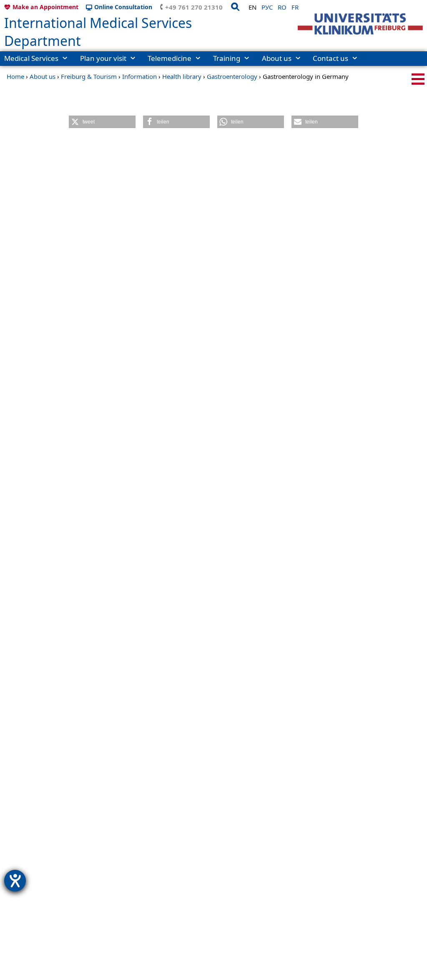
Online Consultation (123, 7)
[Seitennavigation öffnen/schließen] (418, 79)
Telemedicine (169, 58)
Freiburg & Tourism (89, 76)
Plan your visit (103, 58)
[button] (102, 122)
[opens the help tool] (15, 880)
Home (15, 76)
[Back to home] (360, 24)
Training (226, 58)
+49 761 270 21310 (194, 7)
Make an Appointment (45, 7)
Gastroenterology (232, 76)
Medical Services (31, 58)
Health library (181, 76)
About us (276, 58)
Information (139, 76)
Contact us (330, 58)
